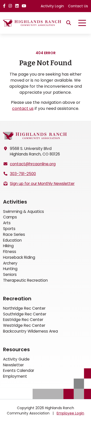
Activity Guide (16, 359)
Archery (10, 263)
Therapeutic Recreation (25, 280)
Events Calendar (18, 370)
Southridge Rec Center (24, 314)
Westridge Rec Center (24, 325)
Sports (9, 228)
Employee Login (70, 413)
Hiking (8, 245)
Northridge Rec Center (24, 308)
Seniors (10, 274)
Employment (15, 376)
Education (12, 240)
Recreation (17, 298)
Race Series (14, 234)
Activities (15, 201)
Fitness (9, 251)
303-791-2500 (23, 173)
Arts (7, 222)
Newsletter (13, 365)
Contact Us (78, 6)
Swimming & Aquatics (23, 211)
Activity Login (52, 6)
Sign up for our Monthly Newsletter (42, 183)
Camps (10, 217)
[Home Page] (35, 136)
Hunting (10, 268)
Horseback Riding (19, 257)
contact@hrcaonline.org (33, 164)
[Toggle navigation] (82, 23)
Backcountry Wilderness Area (30, 331)
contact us (23, 108)
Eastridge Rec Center (23, 319)
